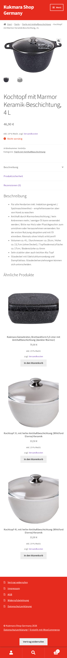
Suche (33, 652)
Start (9, 24)
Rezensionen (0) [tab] (12, 185)
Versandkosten (31, 133)
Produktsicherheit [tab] (13, 176)
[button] (58, 40)
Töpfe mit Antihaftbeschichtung (36, 24)
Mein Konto (11, 652)
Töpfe (17, 24)
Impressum (14, 588)
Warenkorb (51, 650)
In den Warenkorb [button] (33, 362)
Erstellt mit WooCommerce (45, 629)
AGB (10, 594)
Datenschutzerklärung (20, 606)
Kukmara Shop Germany (19, 10)
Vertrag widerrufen (18, 582)
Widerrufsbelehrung (18, 600)
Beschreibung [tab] (11, 167)
